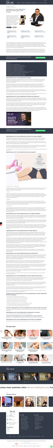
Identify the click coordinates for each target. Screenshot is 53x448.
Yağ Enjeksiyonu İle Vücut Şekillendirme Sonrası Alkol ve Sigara (12, 36)
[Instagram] (1, 225)
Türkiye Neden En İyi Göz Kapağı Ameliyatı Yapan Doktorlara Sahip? (20, 338)
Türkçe (44, 0)
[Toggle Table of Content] (45, 63)
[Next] (51, 377)
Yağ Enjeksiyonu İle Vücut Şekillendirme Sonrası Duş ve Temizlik (25, 36)
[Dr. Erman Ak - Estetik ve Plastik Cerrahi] (10, 3)
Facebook (8, 428)
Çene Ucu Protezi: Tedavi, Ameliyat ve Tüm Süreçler (46, 362)
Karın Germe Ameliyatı (38, 420)
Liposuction (37, 422)
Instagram (8, 429)
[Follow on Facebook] (6, 0)
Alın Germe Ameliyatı (24, 416)
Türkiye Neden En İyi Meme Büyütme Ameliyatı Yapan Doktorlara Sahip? (20, 350)
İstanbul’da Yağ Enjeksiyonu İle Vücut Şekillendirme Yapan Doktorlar (16, 74)
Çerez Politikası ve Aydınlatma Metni (34, 436)
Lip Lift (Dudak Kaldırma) (25, 424)
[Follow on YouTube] (8, 0)
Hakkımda (10, 436)
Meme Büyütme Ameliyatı (39, 416)
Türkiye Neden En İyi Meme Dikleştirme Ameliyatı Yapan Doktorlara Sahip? (33, 350)
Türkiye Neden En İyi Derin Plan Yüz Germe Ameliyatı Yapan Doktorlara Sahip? (46, 338)
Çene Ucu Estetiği (24, 420)
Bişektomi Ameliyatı (24, 419)
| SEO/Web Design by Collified (34, 443)
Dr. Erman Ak (12, 6)
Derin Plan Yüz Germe (24, 423)
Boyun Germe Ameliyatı (24, 422)
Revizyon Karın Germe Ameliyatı (46, 349)
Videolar (24, 436)
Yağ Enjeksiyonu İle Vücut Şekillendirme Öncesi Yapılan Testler (12, 32)
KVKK (27, 436)
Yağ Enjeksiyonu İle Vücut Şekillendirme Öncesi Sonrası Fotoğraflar (16, 75)
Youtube (8, 431)
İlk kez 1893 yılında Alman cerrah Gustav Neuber (27, 80)
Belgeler (14, 436)
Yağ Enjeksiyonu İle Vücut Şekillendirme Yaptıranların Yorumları (15, 73)
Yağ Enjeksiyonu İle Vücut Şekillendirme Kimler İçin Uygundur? (15, 65)
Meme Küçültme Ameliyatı (39, 419)
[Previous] (2, 377)
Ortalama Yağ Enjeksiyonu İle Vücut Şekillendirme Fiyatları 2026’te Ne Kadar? (17, 72)
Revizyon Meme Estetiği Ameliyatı (20, 362)
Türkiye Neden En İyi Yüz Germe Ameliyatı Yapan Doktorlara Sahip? (6, 350)
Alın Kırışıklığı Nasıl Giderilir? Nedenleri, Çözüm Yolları (33, 362)
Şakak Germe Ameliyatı (24, 427)
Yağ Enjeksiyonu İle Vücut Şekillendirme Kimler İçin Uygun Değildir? (16, 66)
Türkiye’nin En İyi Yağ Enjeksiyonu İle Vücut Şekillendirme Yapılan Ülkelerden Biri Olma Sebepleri (20, 71)
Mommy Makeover (38, 423)
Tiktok (8, 430)
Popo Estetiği (37, 424)
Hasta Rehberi (19, 436)
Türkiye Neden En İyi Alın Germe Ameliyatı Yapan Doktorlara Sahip (6, 338)
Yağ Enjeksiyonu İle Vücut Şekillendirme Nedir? (13, 64)
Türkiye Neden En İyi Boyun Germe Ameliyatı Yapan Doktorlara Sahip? (33, 338)
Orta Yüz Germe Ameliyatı (25, 426)
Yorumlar (42, 436)
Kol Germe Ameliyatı (38, 426)
